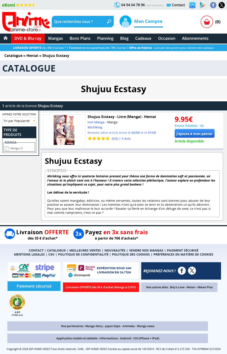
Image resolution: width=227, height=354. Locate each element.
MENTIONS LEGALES (29, 254)
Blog (124, 38)
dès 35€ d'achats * (39, 48)
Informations (109, 338)
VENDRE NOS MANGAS (146, 250)
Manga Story (94, 326)
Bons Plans (80, 38)
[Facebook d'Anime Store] (182, 271)
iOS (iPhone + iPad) (146, 338)
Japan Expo (112, 326)
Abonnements (195, 38)
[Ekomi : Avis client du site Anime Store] (17, 308)
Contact (178, 4)
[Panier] (207, 22)
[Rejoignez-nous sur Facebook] (213, 5)
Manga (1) (16, 148)
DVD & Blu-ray (27, 38)
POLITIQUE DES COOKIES (131, 254)
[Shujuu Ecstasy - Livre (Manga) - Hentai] (64, 130)
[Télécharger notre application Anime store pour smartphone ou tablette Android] (203, 5)
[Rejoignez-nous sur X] (222, 5)
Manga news (145, 326)
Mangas (55, 38)
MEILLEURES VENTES (85, 250)
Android (125, 338)
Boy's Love (177, 287)
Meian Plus (205, 287)
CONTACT (36, 250)
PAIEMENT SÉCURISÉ (182, 250)
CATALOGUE (56, 250)
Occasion (166, 38)
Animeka (129, 326)
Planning (105, 38)
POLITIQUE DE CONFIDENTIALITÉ (83, 254)
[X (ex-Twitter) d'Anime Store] (192, 271)
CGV (51, 254)
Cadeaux (143, 38)
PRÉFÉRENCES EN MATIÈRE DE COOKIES (183, 254)
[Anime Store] (25, 22)
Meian (191, 287)
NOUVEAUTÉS (114, 250)
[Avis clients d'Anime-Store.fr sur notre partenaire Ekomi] (19, 5)
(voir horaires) (154, 5)
